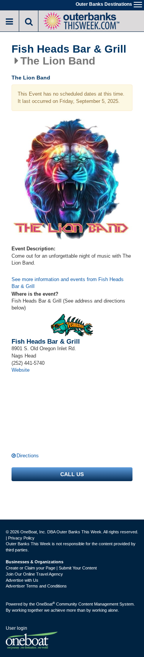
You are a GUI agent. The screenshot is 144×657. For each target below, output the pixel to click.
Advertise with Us (22, 580)
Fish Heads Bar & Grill (69, 49)
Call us (72, 474)
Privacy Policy (21, 538)
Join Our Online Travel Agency (34, 574)
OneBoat (45, 604)
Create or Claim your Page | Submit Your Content (51, 568)
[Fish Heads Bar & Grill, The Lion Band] (72, 179)
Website (21, 370)
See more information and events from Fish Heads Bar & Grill (68, 283)
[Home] (81, 20)
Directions (28, 455)
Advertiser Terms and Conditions (36, 586)
